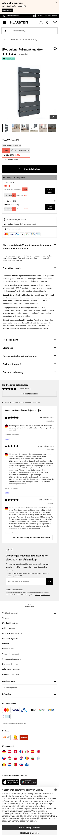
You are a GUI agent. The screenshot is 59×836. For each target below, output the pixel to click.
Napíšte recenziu (30, 394)
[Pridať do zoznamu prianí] (55, 48)
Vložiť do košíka (32, 169)
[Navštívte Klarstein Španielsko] (32, 751)
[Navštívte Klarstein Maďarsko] (9, 758)
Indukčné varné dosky (11, 669)
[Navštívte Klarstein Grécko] (27, 764)
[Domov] (7, 39)
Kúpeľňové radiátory (30, 39)
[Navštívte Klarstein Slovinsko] (21, 764)
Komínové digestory (10, 638)
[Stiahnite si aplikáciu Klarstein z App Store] (10, 782)
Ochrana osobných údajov (14, 589)
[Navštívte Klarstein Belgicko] (4, 764)
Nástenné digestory (10, 664)
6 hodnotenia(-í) (22, 54)
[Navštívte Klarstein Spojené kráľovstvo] (38, 751)
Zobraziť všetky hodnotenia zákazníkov (32, 537)
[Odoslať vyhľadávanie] (5, 30)
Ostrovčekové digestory (12, 633)
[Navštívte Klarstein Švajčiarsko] (15, 751)
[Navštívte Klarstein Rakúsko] (9, 751)
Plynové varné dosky (10, 674)
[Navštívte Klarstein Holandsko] (9, 764)
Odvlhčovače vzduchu (11, 628)
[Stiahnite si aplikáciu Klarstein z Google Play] (28, 782)
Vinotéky (5, 618)
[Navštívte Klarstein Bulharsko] (32, 758)
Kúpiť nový (10, 182)
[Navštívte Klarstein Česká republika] (4, 758)
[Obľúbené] (47, 22)
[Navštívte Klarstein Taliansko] (27, 751)
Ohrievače (14, 39)
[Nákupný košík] (55, 22)
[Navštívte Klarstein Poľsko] (15, 758)
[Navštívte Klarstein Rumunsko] (27, 758)
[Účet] (41, 22)
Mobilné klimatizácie (10, 623)
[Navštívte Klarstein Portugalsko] (15, 764)
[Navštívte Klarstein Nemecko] (4, 751)
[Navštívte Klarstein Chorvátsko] (21, 758)
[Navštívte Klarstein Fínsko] (38, 758)
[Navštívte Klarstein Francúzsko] (21, 751)
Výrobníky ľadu (8, 649)
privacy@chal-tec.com (42, 595)
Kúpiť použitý (11, 201)
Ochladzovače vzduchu (11, 659)
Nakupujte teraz (7, 10)
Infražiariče (6, 644)
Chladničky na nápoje (11, 654)
